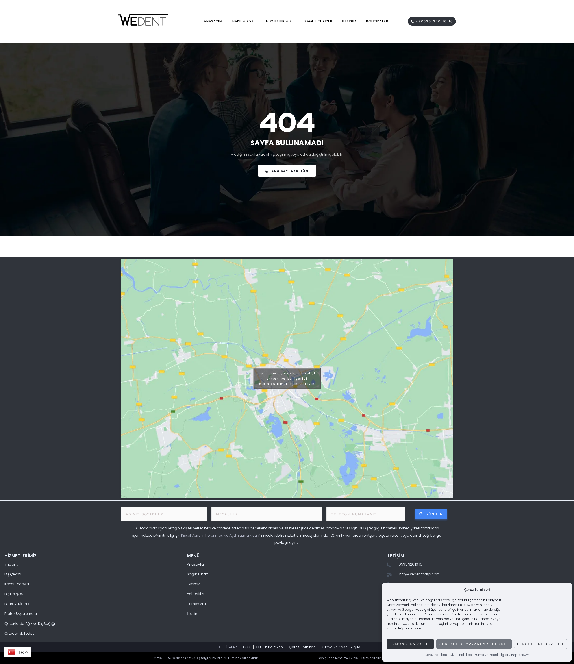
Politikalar (377, 21)
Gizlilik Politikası (461, 655)
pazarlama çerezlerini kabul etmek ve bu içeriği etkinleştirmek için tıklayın (287, 378)
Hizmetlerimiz (279, 21)
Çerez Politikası (435, 655)
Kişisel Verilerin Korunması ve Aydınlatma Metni (220, 535)
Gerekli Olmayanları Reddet (474, 644)
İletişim (349, 21)
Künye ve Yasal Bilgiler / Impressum (502, 655)
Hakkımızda (243, 21)
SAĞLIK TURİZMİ (318, 21)
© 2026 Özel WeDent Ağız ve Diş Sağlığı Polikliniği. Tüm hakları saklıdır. (206, 658)
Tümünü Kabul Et (410, 644)
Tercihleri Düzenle (541, 644)
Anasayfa (213, 21)
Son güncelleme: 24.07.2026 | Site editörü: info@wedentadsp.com (367, 658)
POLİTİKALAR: (227, 647)
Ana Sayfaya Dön (290, 171)
